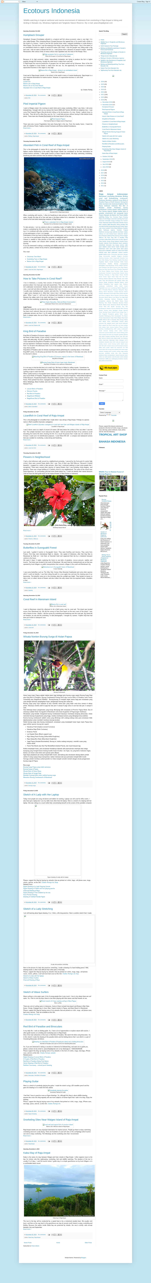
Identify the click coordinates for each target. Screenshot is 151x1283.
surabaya (117, 220)
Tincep (100, 317)
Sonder (109, 207)
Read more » (27, 128)
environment (109, 213)
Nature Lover (112, 297)
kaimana (125, 338)
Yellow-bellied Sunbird (117, 321)
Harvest (122, 273)
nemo (111, 248)
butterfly (30, 590)
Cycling (109, 209)
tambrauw (107, 206)
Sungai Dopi (123, 312)
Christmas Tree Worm (34, 256)
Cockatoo (115, 217)
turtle (105, 252)
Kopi (112, 284)
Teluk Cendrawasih (116, 316)
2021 (102, 94)
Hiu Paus (107, 237)
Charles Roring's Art (54, 1103)
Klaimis (100, 284)
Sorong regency (107, 211)
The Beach (125, 316)
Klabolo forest (124, 282)
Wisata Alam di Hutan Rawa (32, 771)
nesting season (103, 343)
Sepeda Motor (119, 308)
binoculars (31, 1075)
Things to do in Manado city (109, 56)
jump (112, 338)
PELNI (117, 301)
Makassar (115, 289)
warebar (109, 356)
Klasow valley (116, 209)
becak (120, 323)
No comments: (42, 95)
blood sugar (112, 325)
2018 (102, 170)
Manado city (108, 215)
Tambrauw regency (109, 230)
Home (58, 1242)
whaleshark (102, 358)
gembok (121, 334)
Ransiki (118, 304)
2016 (102, 175)
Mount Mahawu (118, 228)
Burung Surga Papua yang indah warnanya (37, 767)
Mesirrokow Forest (108, 293)
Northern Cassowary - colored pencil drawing (37, 1065)
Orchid (105, 218)
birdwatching (113, 198)
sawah (113, 250)
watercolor (120, 233)
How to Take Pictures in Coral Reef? (42, 278)
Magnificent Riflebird (33, 396)
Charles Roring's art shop (71, 974)
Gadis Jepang (124, 271)
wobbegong (115, 358)
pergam (121, 345)
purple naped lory (111, 347)
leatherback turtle (104, 248)
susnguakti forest (122, 213)
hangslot (107, 336)
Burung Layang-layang (121, 263)
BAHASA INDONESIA (112, 441)
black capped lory (103, 325)
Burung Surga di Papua (30, 769)
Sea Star (125, 306)
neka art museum (120, 342)
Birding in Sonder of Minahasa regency (112, 58)
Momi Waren (120, 293)
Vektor (115, 317)
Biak (103, 260)
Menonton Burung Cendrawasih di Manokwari (37, 777)
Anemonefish (106, 256)
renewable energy (110, 220)
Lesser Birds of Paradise (35, 389)
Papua (107, 202)
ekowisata (115, 204)
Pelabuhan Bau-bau (117, 302)
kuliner (100, 340)
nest (126, 342)
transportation (111, 355)
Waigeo (115, 211)
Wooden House (123, 222)
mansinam (101, 220)
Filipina (101, 218)
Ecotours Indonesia (51, 10)
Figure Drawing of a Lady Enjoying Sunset (36, 886)
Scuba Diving (110, 241)
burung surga (32, 785)
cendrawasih (124, 198)
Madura (119, 288)
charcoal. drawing (108, 330)
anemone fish (102, 323)
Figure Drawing (32, 1113)
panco (113, 345)
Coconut (115, 267)
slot (106, 349)
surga (122, 351)
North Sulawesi (115, 202)
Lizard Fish (26, 81)
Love (109, 288)
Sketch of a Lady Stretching (38, 908)
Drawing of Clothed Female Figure (34, 897)
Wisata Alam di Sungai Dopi (32, 773)
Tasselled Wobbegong (105, 316)
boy (114, 245)
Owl (113, 301)
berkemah (125, 323)
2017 (102, 173)
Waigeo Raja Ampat (123, 317)
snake (119, 250)
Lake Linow (102, 228)
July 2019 (105, 164)
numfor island (120, 343)
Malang (101, 291)
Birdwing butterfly (117, 260)
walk (106, 356)
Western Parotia (32, 391)
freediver (116, 334)
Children (121, 265)
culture (120, 330)
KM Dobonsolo (110, 280)
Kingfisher (121, 204)
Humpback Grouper (33, 35)
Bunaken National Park (108, 235)
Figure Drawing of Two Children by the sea (36, 892)
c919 (115, 328)
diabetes (111, 332)
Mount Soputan (115, 295)
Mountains (101, 297)
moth (114, 342)
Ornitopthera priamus (105, 301)
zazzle (105, 254)
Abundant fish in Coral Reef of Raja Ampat (36, 88)
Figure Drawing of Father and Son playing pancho (39, 888)
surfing (118, 351)
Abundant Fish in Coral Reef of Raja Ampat (46, 145)
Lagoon (116, 284)
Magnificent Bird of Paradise (36, 398)
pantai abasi (120, 248)
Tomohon (119, 230)
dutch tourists (102, 334)
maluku (126, 232)
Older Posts (88, 1242)
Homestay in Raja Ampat (111, 274)
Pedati (109, 302)
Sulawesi (117, 241)
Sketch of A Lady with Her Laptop (41, 794)
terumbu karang (108, 226)
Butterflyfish (102, 265)
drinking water (124, 332)
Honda (121, 274)
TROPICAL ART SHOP (113, 434)
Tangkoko (104, 314)
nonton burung (112, 343)
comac (116, 330)
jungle (115, 338)
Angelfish (113, 256)
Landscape (102, 286)
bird (126, 202)
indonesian (122, 194)
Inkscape (119, 278)
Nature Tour (119, 297)
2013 (102, 180)
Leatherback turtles (112, 286)
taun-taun (101, 353)
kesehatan (120, 232)
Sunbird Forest (115, 312)
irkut (127, 336)
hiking (118, 224)
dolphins (104, 246)
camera (122, 245)
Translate (114, 415)
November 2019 (107, 104)
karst (126, 246)
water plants (120, 356)
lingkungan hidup (114, 340)
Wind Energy (120, 319)
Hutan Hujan (115, 276)
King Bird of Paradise (34, 331)
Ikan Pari (122, 276)
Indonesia (115, 206)
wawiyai (126, 356)
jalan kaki (101, 338)
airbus (126, 321)
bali (110, 204)
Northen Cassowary (104, 299)
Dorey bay (101, 269)
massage (121, 340)
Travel (121, 215)
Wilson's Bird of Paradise (109, 319)
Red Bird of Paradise (33, 393)
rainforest (115, 200)
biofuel (120, 211)
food (123, 218)
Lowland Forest (109, 228)
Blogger (83, 1257)
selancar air (102, 233)
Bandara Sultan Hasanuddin (112, 258)
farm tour (111, 334)
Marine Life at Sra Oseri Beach (33, 85)
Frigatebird (125, 269)
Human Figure (107, 276)
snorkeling (111, 196)
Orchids (121, 239)
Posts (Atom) (35, 1246)
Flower (101, 222)
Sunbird (122, 241)
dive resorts (117, 332)
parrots (117, 345)
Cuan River (121, 267)
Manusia (121, 291)
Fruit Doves (102, 271)
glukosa (126, 334)
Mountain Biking (123, 295)
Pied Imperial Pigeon (34, 103)
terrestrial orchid (109, 353)
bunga (117, 245)
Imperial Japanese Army (110, 278)
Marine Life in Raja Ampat (31, 83)
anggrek (109, 323)
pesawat (125, 345)
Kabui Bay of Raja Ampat (36, 1152)
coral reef (30, 269)
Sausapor (118, 306)
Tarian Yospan (124, 314)
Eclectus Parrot (119, 235)
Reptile (113, 306)
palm (114, 248)
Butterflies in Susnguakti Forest (40, 547)
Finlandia (119, 269)
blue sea (118, 325)
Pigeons (125, 239)
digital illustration (111, 224)
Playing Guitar (30, 1081)
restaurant (119, 347)
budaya (126, 325)
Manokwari (103, 196)
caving (118, 328)
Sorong (123, 202)
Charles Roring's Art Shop (50, 882)
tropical (117, 355)
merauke (107, 342)
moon (111, 342)
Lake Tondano (123, 284)
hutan (126, 218)
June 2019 (105, 167)
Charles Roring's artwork (47, 1053)
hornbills (122, 246)
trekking (101, 252)
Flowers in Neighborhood (36, 457)
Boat (114, 226)
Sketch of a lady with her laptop (33, 976)
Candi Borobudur (109, 265)
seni (107, 233)
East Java (107, 269)
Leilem (121, 286)
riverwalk (101, 226)
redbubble (108, 250)
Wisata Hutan (106, 321)
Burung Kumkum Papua (106, 500)
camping (104, 224)
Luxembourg (114, 288)
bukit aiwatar (102, 327)
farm (107, 334)
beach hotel (115, 323)
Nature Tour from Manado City (110, 68)
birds (100, 224)
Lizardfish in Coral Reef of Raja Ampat (43, 415)
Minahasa (118, 196)
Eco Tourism (124, 220)
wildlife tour (108, 358)
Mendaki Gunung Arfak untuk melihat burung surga (39, 775)
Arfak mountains (104, 204)
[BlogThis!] (55, 95)
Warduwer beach (117, 243)
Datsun (126, 267)
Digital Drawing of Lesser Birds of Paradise (37, 1057)
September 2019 (107, 159)
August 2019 (106, 162)
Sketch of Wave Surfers (31, 978)
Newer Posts (28, 1242)
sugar (126, 349)
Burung (118, 226)
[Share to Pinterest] (61, 95)
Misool (115, 293)
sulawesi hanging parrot (105, 351)
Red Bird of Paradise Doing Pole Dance (36, 1061)
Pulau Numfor (102, 241)
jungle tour (120, 338)
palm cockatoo (107, 345)
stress (122, 349)
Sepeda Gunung (111, 308)
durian (109, 246)
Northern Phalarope (117, 299)
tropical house (113, 233)
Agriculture (120, 254)
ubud (109, 252)
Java (123, 278)
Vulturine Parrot (108, 243)
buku (108, 327)
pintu (104, 347)
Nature (106, 297)
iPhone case (119, 336)
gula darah (102, 336)
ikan (124, 336)
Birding (30, 136)
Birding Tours (108, 260)
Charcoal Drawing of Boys (31, 890)
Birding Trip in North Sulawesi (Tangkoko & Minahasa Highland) (106, 558)
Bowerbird (116, 261)
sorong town (111, 349)
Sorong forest (108, 310)
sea (116, 250)
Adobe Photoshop (112, 254)
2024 (102, 87)
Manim (105, 291)
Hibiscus (35, 538)
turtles (100, 356)
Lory (106, 288)
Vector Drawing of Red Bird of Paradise (35, 1063)
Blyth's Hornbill (109, 261)
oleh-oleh (101, 345)
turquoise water (124, 355)
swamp (126, 351)
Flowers (30, 538)
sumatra (114, 351)
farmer (113, 246)
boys (122, 325)
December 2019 (107, 102)
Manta (110, 239)
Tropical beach (106, 317)
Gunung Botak (115, 273)
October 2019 (106, 156)
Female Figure (124, 226)
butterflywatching (108, 328)
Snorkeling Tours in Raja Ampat (37, 259)
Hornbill (126, 274)
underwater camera (116, 252)
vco (103, 356)
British (121, 261)
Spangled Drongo (117, 310)
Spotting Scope (107, 312)
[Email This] (52, 95)
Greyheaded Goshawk (105, 273)
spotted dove (117, 349)
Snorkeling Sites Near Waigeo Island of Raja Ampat (50, 1119)
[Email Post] (48, 95)
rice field (125, 347)
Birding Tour (108, 217)
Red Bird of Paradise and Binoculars (42, 1026)
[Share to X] (57, 95)
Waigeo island (110, 218)
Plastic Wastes (103, 304)
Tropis (112, 317)
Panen (121, 301)
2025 (102, 84)
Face (115, 269)
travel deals (124, 250)
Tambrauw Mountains (105, 200)
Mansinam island (107, 222)
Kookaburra (107, 284)
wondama (120, 358)
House (100, 276)
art (110, 202)
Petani (126, 302)
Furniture (117, 271)
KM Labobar (118, 280)
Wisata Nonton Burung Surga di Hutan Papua (47, 636)
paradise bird (124, 224)
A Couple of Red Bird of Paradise (33, 1059)
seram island (102, 349)
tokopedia (125, 353)
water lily (114, 356)
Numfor (126, 299)
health (117, 246)
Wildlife (100, 319)
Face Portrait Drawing (30, 895)
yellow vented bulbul (107, 360)
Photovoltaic (115, 222)
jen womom (107, 338)
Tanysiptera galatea (113, 314)
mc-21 (126, 340)
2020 (102, 97)
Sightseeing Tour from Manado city (111, 70)
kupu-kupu (105, 340)
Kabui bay (31, 1237)
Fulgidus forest (110, 271)
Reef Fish (107, 306)
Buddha (110, 263)
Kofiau (106, 239)
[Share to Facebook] (59, 95)
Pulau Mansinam (111, 304)
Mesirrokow (115, 239)
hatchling (112, 336)
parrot (103, 250)
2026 (102, 81)
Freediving (117, 207)
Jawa (126, 278)
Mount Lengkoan (105, 295)
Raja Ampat (36, 136)
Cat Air (116, 265)
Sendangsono (102, 308)
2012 (102, 183)
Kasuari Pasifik (103, 282)
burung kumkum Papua (116, 327)
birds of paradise (32, 406)
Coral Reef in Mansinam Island (39, 599)
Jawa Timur (102, 280)
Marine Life (37, 325)
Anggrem (119, 256)
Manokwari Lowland (113, 291)
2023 (102, 89)
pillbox (100, 347)
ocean (126, 343)
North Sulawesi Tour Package (109, 46)
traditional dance (103, 355)
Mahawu (110, 289)
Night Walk (125, 297)
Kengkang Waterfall (113, 282)
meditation (101, 342)
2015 (102, 178)
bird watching (118, 218)
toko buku (118, 353)
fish (29, 98)
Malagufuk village (123, 289)
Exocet (112, 269)
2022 (102, 92)
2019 (102, 100)
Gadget (126, 235)
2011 (102, 186)
